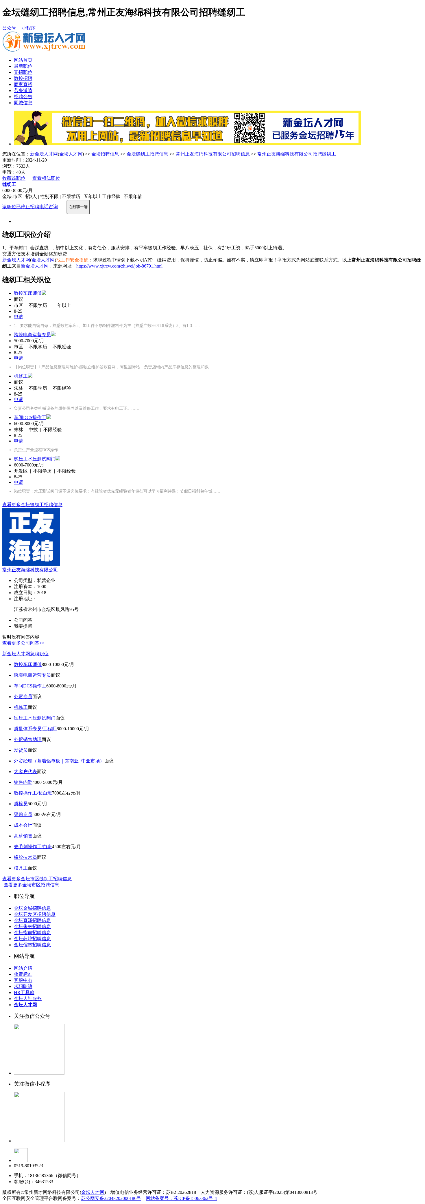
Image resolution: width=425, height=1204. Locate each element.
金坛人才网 (70, 153)
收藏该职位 (13, 178)
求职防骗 (23, 986)
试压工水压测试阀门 (35, 458)
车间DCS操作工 (30, 417)
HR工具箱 (24, 992)
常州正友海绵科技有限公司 (30, 569)
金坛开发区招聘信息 (35, 914)
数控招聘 (23, 78)
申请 (18, 316)
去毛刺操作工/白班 (33, 846)
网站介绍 (23, 968)
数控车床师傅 (28, 293)
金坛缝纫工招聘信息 (147, 153)
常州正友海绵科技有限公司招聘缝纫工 (296, 153)
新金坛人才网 (44, 153)
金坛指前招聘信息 (32, 932)
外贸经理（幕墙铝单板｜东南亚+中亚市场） (59, 760)
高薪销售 (23, 835)
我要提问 (23, 626)
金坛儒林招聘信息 (32, 944)
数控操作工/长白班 (33, 793)
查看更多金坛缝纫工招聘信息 (32, 504)
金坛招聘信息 (105, 153)
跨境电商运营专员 (32, 334)
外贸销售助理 (28, 739)
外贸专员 (23, 696)
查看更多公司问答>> (23, 643)
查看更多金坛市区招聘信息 (31, 884)
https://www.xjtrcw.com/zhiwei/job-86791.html (119, 266)
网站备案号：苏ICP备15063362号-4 (181, 1198)
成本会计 (23, 825)
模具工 (21, 868)
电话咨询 (48, 206)
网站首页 (23, 60)
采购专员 (23, 814)
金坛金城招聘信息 (32, 908)
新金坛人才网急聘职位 (25, 653)
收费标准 (23, 974)
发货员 (21, 750)
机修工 (21, 376)
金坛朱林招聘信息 (32, 926)
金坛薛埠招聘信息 (32, 938)
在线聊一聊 (78, 207)
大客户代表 (25, 771)
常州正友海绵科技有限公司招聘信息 (213, 153)
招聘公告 (23, 96)
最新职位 (23, 66)
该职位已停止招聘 (20, 206)
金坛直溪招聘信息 (32, 920)
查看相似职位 (46, 178)
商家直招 (23, 84)
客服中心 (23, 980)
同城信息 (23, 102)
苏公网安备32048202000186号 (111, 1198)
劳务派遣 (23, 90)
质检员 (21, 803)
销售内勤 (23, 782)
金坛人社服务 (28, 998)
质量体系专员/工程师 (35, 728)
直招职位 (23, 72)
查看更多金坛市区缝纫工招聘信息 (37, 878)
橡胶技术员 (25, 857)
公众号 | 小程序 (19, 27)
